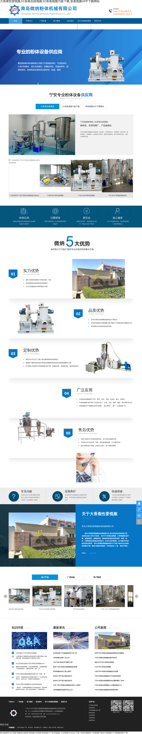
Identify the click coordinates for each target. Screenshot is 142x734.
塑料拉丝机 (60, 727)
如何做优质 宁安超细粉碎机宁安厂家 (65, 653)
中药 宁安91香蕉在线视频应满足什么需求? (67, 685)
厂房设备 (43, 21)
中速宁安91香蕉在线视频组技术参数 (106, 671)
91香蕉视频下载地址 (98, 733)
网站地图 (43, 716)
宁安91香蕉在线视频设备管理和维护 (106, 690)
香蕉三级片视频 (11, 733)
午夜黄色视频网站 (85, 733)
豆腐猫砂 (45, 727)
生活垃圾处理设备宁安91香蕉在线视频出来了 (30, 663)
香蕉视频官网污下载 (121, 733)
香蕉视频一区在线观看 (61, 733)
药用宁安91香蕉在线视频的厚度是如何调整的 (109, 653)
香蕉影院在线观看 (22, 733)
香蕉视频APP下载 (48, 733)
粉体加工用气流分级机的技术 (62, 676)
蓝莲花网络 (36, 716)
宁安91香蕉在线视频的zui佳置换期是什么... (109, 685)
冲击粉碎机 (92, 715)
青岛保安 (30, 727)
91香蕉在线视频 (93, 705)
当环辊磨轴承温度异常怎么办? (63, 690)
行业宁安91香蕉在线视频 (103, 667)
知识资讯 (70, 21)
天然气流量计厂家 (22, 727)
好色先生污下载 (74, 733)
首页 (15, 21)
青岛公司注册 (52, 727)
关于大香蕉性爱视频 (84, 23)
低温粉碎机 (92, 707)
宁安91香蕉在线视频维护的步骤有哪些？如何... (110, 680)
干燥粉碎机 (92, 717)
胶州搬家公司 (37, 727)
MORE (84, 553)
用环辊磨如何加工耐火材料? (62, 671)
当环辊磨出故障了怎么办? (61, 657)
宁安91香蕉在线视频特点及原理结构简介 (29, 684)
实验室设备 (92, 720)
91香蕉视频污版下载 (94, 710)
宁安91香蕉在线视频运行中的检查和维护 (108, 676)
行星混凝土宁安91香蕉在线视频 (26, 653)
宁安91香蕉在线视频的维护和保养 (106, 657)
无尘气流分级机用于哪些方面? (63, 662)
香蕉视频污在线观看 (35, 733)
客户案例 (56, 21)
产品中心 (29, 21)
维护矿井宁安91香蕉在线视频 (104, 662)
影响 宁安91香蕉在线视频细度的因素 (65, 667)
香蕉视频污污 (109, 733)
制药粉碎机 (92, 712)
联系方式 (97, 21)
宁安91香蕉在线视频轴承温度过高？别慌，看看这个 (31, 674)
